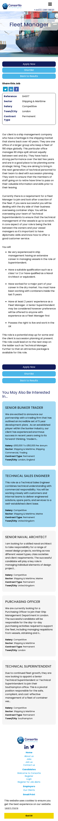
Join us (29, 762)
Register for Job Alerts (29, 781)
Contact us (29, 765)
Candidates (29, 769)
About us (29, 756)
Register (29, 776)
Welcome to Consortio (29, 773)
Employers (29, 786)
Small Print (29, 794)
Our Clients (29, 790)
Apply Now (29, 64)
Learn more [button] (11, 808)
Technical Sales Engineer (27, 476)
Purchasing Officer (22, 602)
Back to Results (29, 76)
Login (29, 779)
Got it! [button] (29, 815)
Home (29, 752)
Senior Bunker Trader (24, 408)
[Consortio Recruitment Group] (29, 740)
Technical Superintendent (28, 666)
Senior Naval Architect (26, 537)
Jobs (29, 759)
